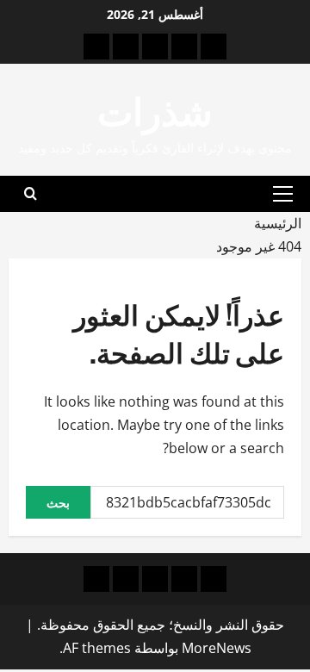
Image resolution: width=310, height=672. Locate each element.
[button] (282, 194)
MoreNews (216, 647)
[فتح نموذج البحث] (30, 193)
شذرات (155, 109)
